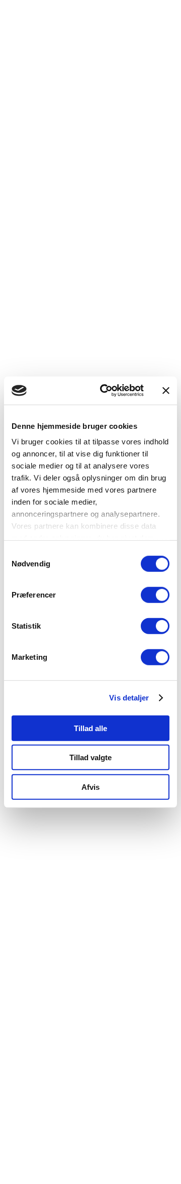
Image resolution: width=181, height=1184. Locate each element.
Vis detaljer (129, 697)
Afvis (90, 786)
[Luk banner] (165, 390)
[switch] (155, 594)
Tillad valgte (90, 757)
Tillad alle (90, 728)
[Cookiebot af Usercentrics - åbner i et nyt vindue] (106, 390)
